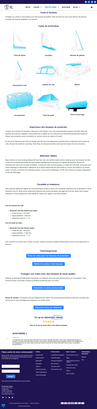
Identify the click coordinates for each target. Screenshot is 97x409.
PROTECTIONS (51, 7)
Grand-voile (39, 355)
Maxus (84, 357)
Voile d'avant (40, 358)
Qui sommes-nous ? (72, 355)
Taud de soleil (55, 366)
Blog (67, 358)
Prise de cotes (70, 368)
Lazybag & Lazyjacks (57, 355)
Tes (83, 360)
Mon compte (70, 373)
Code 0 (38, 366)
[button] (7, 338)
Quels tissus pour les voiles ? (73, 361)
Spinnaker (39, 360)
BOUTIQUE (66, 7)
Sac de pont (55, 363)
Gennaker (39, 363)
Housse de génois (56, 360)
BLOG (75, 7)
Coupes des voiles (72, 365)
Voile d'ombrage (41, 375)
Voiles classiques (41, 372)
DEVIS (28, 7)
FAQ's (68, 370)
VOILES (36, 7)
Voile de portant (41, 369)
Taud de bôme (55, 358)
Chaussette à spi (56, 369)
